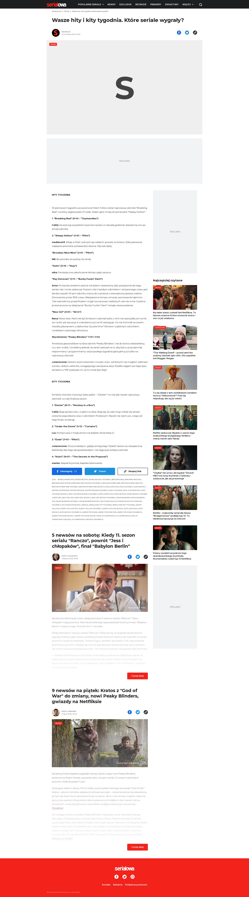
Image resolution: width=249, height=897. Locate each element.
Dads (107, 487)
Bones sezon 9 (81, 479)
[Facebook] (116, 877)
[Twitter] (124, 877)
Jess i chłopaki (115, 490)
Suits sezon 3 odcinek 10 (70, 512)
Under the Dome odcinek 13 (129, 512)
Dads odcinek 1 (126, 487)
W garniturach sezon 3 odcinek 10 (87, 519)
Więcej (186, 4)
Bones (61, 479)
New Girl (57, 498)
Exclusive (125, 4)
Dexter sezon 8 (77, 490)
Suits (126, 508)
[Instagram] (133, 877)
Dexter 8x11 (64, 490)
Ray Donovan (107, 501)
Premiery (155, 4)
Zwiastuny (171, 4)
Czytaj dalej (137, 676)
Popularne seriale (89, 4)
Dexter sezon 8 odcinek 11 (96, 490)
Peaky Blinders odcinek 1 (67, 501)
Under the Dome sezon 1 (63, 516)
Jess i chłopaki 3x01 (131, 490)
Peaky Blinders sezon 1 (89, 501)
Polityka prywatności (136, 885)
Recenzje (140, 4)
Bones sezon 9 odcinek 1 (100, 479)
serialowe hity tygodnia (100, 505)
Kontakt (106, 885)
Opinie (66, 11)
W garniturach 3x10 (126, 516)
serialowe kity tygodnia (124, 505)
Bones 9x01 (69, 479)
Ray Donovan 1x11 (121, 501)
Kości (100, 494)
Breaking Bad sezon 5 (61, 483)
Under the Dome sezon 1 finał (88, 516)
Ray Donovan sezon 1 (71, 505)
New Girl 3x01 (68, 498)
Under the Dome (89, 512)
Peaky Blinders (123, 498)
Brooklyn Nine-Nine (111, 483)
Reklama (117, 885)
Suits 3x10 (133, 508)
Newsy (112, 4)
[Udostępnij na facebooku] (179, 33)
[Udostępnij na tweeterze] (187, 33)
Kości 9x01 (108, 494)
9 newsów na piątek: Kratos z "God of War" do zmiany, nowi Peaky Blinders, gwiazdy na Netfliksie (95, 696)
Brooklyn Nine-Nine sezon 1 (91, 487)
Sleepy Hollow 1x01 (69, 508)
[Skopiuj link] (195, 33)
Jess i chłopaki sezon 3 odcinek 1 (83, 494)
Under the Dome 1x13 (107, 512)
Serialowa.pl (56, 11)
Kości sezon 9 (120, 494)
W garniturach (109, 516)
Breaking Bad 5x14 (133, 479)
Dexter (55, 490)
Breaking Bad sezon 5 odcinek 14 (87, 483)
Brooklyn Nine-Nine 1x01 (132, 483)
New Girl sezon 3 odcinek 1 (103, 498)
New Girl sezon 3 (83, 498)
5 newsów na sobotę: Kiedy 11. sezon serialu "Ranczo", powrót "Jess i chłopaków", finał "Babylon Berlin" (93, 540)
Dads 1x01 (114, 487)
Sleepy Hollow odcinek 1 (90, 508)
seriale (85, 505)
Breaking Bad (118, 479)
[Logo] (56, 4)
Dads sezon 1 (139, 487)
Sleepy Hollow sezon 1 (112, 508)
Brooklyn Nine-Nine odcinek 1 (65, 487)
